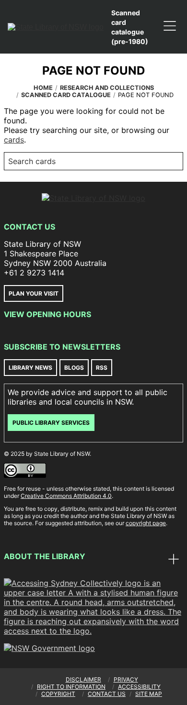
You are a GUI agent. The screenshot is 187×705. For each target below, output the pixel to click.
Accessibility (139, 686)
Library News (30, 367)
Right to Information (71, 686)
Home (43, 87)
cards (14, 139)
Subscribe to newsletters (62, 347)
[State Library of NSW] (56, 27)
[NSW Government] (49, 648)
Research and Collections (107, 87)
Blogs (74, 367)
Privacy (126, 679)
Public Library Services (51, 422)
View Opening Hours (47, 314)
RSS (101, 367)
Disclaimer (83, 679)
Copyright (58, 693)
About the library (44, 556)
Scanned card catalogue (66, 95)
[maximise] (173, 560)
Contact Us (29, 226)
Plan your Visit (33, 293)
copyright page (146, 523)
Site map (148, 693)
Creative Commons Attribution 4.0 (66, 495)
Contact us (107, 693)
